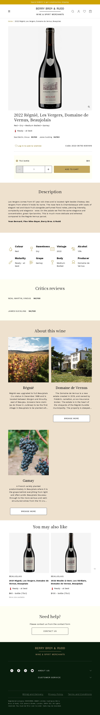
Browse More (71, 418)
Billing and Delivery (33, 694)
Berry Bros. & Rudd (50, 9)
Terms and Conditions (80, 694)
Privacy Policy (55, 694)
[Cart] (89, 11)
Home (10, 21)
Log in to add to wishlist (29, 146)
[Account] (79, 11)
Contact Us (50, 631)
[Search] (73, 11)
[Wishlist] (84, 11)
